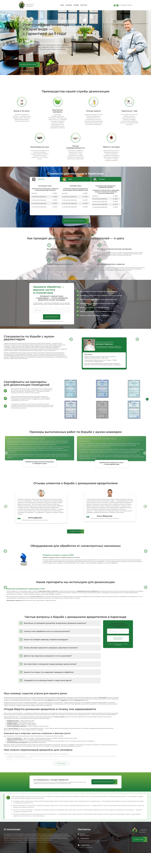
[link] (114, 5)
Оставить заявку (138, 839)
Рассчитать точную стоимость (74, 221)
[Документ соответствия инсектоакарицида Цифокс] (134, 389)
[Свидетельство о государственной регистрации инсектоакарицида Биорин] (70, 389)
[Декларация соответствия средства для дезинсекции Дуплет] (102, 389)
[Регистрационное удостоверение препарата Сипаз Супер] (102, 410)
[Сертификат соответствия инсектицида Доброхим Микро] (70, 410)
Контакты (83, 5)
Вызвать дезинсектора (28, 64)
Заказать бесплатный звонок (103, 781)
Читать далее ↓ (61, 763)
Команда (69, 5)
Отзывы (76, 5)
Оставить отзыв (75, 531)
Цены (62, 5)
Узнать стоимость (27, 70)
